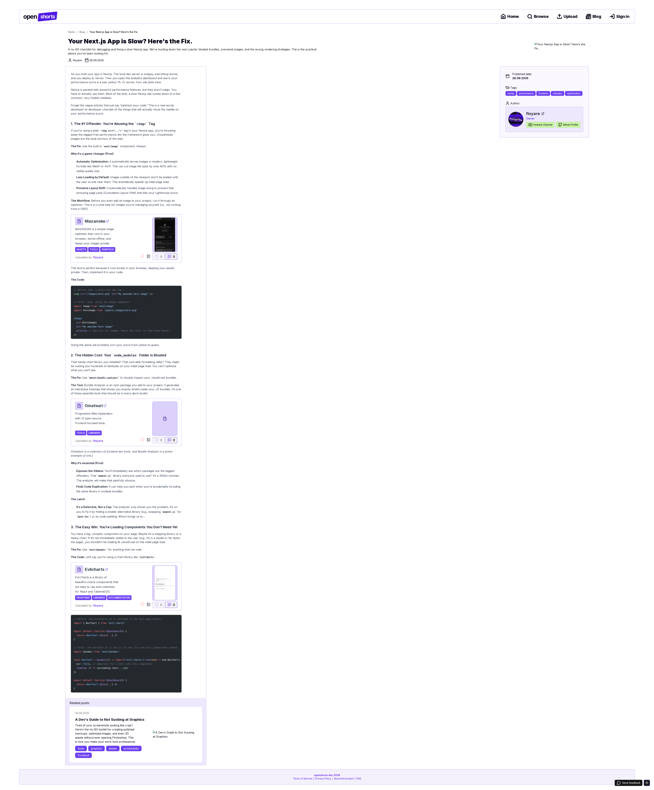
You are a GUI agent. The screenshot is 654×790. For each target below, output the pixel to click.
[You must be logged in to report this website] (142, 256)
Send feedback (631, 782)
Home (513, 16)
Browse (541, 16)
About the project (344, 778)
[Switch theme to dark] (647, 783)
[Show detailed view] (149, 256)
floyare (98, 257)
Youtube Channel (542, 124)
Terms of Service (302, 778)
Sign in (622, 16)
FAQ (358, 778)
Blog (597, 16)
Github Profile (570, 124)
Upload (570, 16)
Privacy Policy (323, 778)
